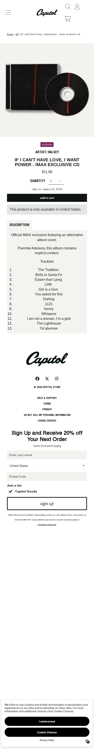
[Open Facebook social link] (37, 378)
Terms (47, 403)
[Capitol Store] (47, 13)
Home (10, 34)
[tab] (19, 225)
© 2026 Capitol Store (47, 387)
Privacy (47, 409)
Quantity (37, 181)
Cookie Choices (47, 420)
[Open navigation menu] (8, 12)
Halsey (53, 152)
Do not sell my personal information (47, 415)
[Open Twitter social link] (47, 378)
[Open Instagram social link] (56, 378)
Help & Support (47, 398)
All (17, 34)
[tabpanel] (47, 282)
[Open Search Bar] (67, 6)
